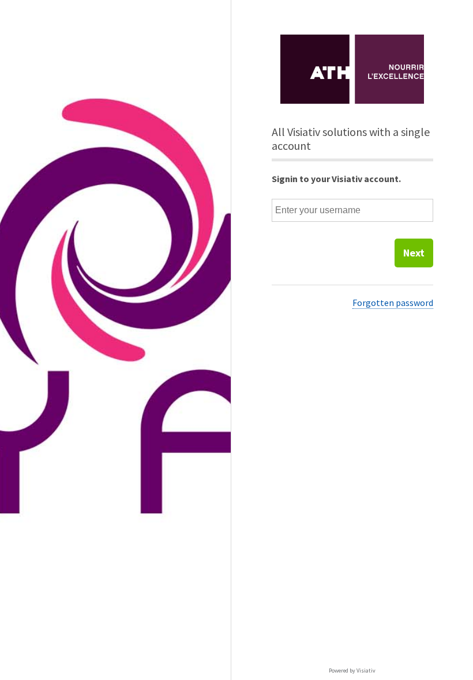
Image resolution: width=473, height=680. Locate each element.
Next (414, 252)
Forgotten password (392, 302)
